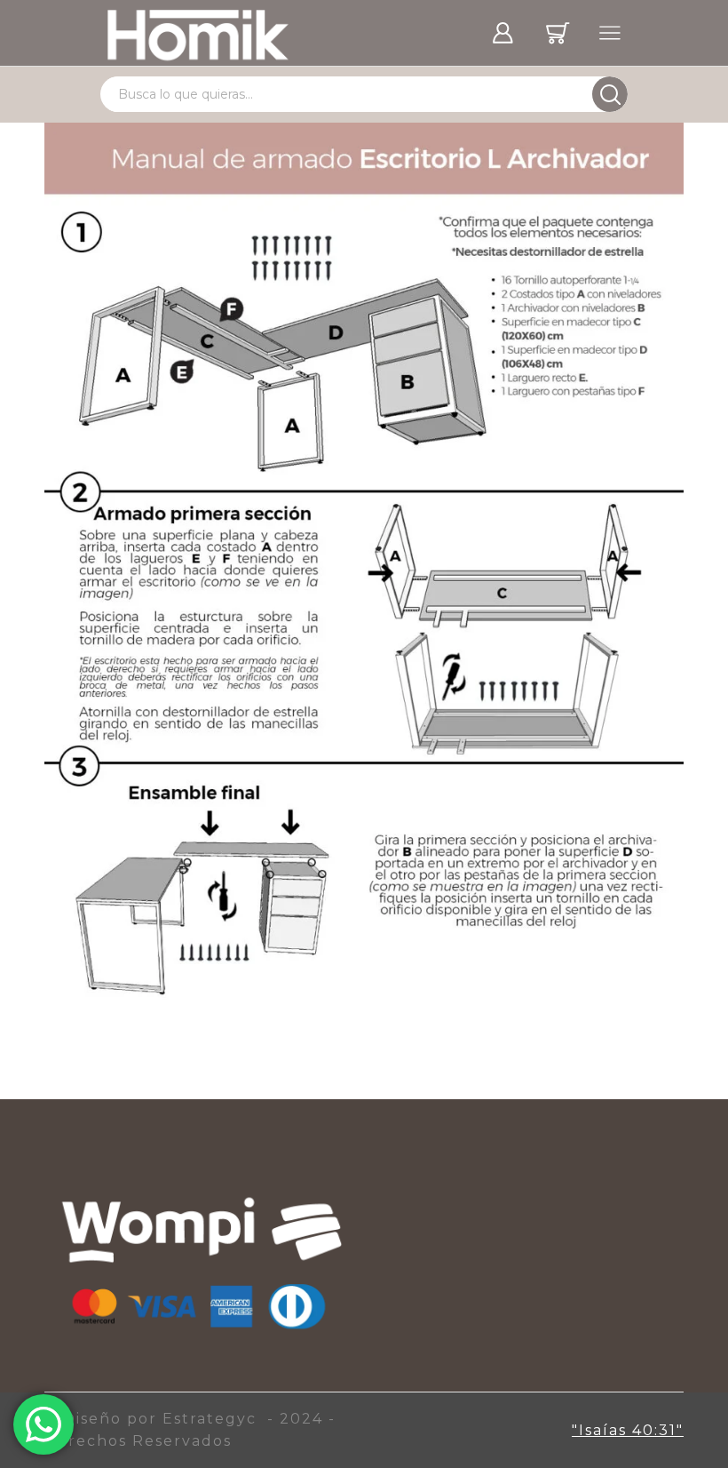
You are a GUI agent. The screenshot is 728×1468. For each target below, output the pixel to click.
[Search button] (610, 94)
